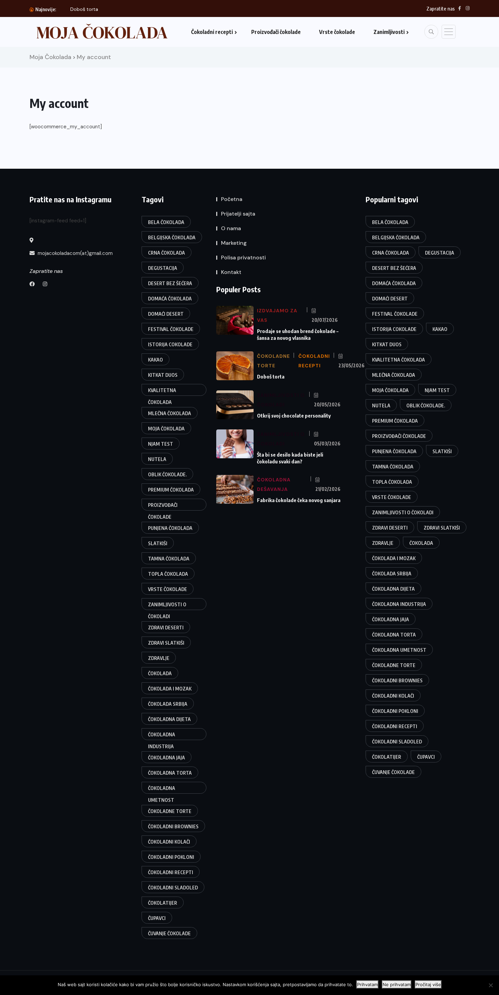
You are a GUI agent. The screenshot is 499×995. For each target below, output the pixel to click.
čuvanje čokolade (169, 933)
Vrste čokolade (337, 32)
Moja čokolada (166, 428)
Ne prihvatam (397, 984)
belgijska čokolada (172, 237)
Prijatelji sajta (238, 213)
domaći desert (166, 314)
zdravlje (158, 658)
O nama (231, 228)
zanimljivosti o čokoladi (167, 606)
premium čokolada (171, 490)
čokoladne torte (169, 811)
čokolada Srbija (167, 704)
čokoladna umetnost (161, 789)
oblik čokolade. (167, 474)
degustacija (162, 268)
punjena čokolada (170, 528)
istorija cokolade (170, 344)
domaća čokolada (170, 298)
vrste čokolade (167, 589)
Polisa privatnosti (243, 257)
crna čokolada (166, 253)
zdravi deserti (166, 627)
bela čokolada (166, 222)
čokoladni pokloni (171, 857)
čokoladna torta (170, 773)
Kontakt (231, 272)
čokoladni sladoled (173, 887)
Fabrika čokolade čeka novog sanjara (298, 500)
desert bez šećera (170, 283)
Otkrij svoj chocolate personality (294, 415)
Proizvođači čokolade (276, 32)
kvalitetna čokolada (162, 391)
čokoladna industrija (161, 736)
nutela (157, 459)
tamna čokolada (168, 558)
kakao (155, 360)
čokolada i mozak (169, 689)
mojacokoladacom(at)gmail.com (74, 253)
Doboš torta (84, 9)
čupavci (157, 918)
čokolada (160, 673)
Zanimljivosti (389, 32)
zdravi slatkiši (166, 643)
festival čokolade (170, 329)
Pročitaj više (428, 984)
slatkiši (157, 543)
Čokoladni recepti (212, 32)
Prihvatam (367, 984)
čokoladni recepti (170, 872)
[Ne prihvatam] (490, 985)
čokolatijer (162, 903)
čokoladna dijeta (169, 719)
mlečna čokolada (169, 413)
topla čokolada (168, 574)
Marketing (234, 242)
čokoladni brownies (173, 826)
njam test (160, 444)
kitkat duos (163, 375)
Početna (231, 199)
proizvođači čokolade (163, 506)
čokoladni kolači (169, 842)
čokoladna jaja (166, 757)
